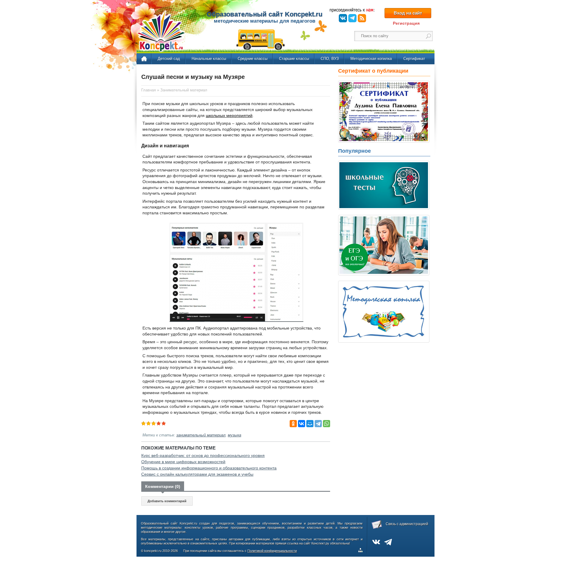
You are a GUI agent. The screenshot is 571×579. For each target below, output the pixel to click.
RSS (362, 18)
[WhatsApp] (326, 423)
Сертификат (414, 58)
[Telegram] (318, 423)
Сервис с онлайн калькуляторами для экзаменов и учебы (197, 474)
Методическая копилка (371, 58)
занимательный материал (200, 435)
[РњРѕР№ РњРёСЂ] (309, 423)
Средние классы (252, 58)
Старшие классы (294, 58)
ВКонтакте (343, 18)
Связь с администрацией (407, 524)
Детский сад (169, 58)
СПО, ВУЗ (330, 58)
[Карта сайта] (361, 551)
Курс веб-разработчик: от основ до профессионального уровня (203, 455)
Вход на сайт (408, 12)
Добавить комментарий (167, 501)
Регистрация (406, 23)
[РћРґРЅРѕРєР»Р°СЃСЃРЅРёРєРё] (293, 423)
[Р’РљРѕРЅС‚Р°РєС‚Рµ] (301, 423)
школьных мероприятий (229, 115)
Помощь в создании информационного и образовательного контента (209, 468)
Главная (144, 59)
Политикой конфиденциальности (272, 551)
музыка (234, 435)
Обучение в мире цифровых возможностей (183, 461)
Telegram (352, 18)
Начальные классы (209, 58)
